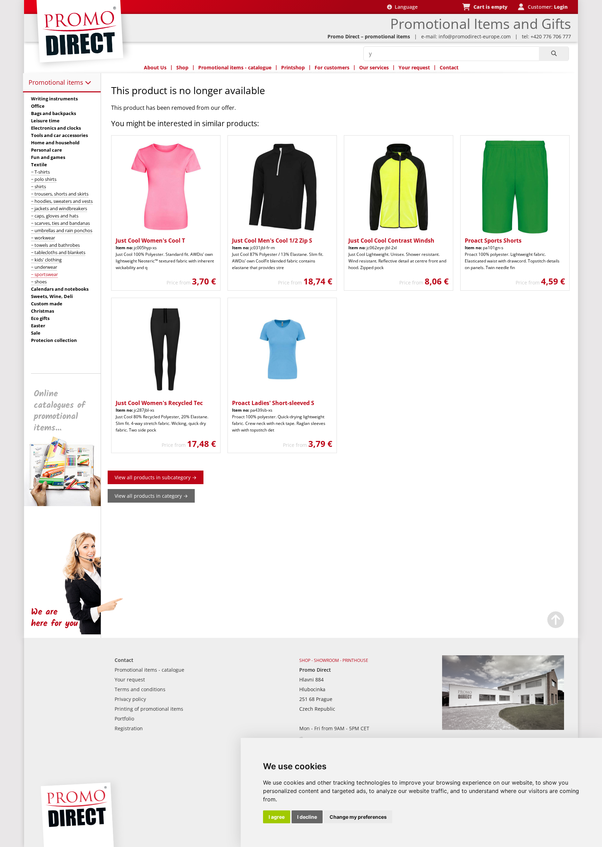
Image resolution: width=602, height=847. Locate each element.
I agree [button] (277, 817)
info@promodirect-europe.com (475, 36)
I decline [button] (307, 817)
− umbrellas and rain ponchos (61, 230)
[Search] (554, 53)
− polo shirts (43, 179)
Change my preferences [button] (358, 817)
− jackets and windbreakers (59, 208)
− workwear (43, 238)
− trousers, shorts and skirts (59, 194)
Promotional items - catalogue (234, 67)
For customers (332, 67)
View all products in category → (151, 496)
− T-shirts (40, 172)
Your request (414, 67)
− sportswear (44, 274)
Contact (449, 67)
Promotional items (57, 82)
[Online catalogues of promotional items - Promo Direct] (67, 504)
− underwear (44, 267)
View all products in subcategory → (155, 477)
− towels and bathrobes (55, 245)
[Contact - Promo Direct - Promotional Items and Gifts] (503, 728)
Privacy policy (130, 699)
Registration (129, 728)
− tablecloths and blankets (58, 252)
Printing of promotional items (149, 708)
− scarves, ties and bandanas (60, 223)
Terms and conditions (140, 689)
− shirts (38, 186)
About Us (155, 67)
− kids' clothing (46, 260)
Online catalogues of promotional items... (59, 411)
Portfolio (124, 718)
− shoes (39, 281)
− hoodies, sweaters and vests (62, 201)
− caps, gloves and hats (54, 216)
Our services (374, 67)
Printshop (293, 67)
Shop (182, 67)
